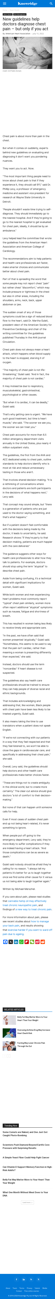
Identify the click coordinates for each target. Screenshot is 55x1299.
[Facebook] (16, 1279)
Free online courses (31, 1291)
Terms (21, 1288)
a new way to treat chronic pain (33, 909)
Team (15, 1288)
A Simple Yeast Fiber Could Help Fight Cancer (26, 1157)
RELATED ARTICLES (14, 1009)
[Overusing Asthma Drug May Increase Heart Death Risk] (9, 1033)
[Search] (51, 3)
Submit (37, 1288)
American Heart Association (18, 33)
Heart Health (14, 10)
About (8, 1288)
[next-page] (8, 1056)
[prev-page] (4, 1056)
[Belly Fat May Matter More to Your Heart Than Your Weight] (9, 1020)
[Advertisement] (27, 103)
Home (5, 10)
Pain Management (20, 14)
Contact (19, 1291)
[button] (4, 3)
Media (44, 1288)
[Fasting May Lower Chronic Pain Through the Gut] (9, 1046)
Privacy (29, 1288)
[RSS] (31, 1279)
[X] (38, 1279)
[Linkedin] (24, 1279)
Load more (27, 1202)
